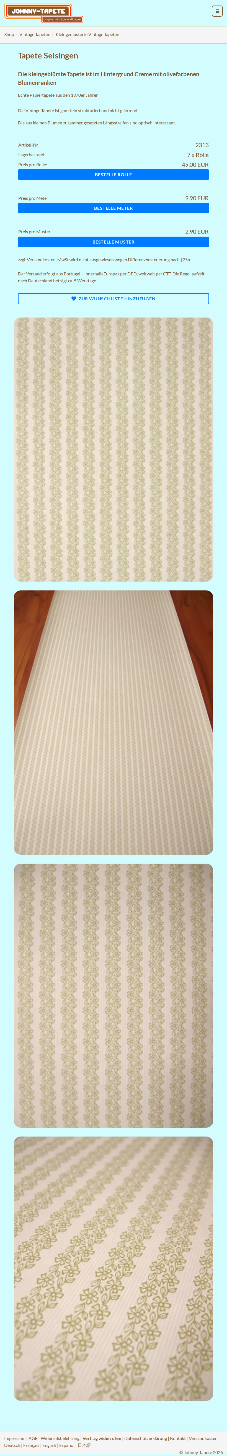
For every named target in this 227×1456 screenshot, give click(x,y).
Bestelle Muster (113, 241)
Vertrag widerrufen (101, 1438)
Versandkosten (41, 259)
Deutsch (12, 1445)
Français (31, 1445)
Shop (9, 34)
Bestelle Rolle (113, 174)
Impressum (14, 1438)
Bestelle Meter (113, 208)
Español (66, 1445)
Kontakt (178, 1438)
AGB (33, 1438)
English (49, 1445)
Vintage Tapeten (34, 34)
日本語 (84, 1445)
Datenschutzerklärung (145, 1438)
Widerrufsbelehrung (60, 1438)
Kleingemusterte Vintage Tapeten (87, 34)
